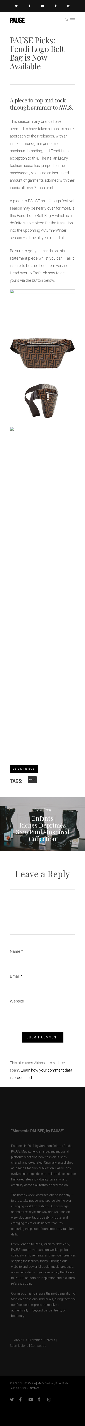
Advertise (35, 1340)
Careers (49, 1340)
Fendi (32, 779)
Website (17, 1001)
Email (16, 976)
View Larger (43, 348)
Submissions (19, 1346)
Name (16, 951)
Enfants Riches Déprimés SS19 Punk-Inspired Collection (42, 824)
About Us (18, 1340)
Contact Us (38, 1346)
